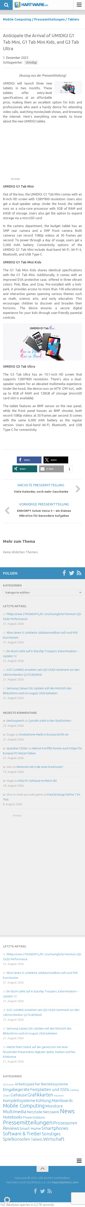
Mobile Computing (17, 19)
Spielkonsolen (16, 1139)
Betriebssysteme (54, 1084)
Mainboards (62, 1100)
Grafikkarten (40, 1094)
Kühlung (43, 1100)
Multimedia (14, 1111)
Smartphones (55, 1128)
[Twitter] (72, 573)
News (67, 1111)
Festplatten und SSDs (49, 1089)
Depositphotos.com (65, 1182)
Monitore (54, 1106)
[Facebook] (64, 573)
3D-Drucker (8, 1084)
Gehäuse (18, 1094)
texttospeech (15, 720)
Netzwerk (51, 1112)
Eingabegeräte (16, 1089)
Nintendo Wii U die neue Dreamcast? (40, 766)
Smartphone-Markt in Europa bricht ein (44, 734)
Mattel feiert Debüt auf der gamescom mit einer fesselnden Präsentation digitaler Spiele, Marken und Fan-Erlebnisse (39, 1051)
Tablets (73, 19)
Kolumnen (59, 1095)
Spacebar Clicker (17, 748)
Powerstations (34, 1117)
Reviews (11, 1128)
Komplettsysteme (19, 1100)
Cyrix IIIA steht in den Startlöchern (49, 720)
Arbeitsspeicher (28, 1084)
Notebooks (12, 1117)
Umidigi (31, 62)
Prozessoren (65, 1122)
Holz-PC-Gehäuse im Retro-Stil (37, 780)
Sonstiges (51, 1133)
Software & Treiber (22, 1133)
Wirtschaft (53, 1139)
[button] (29, 459)
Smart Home (30, 1128)
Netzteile (34, 1112)
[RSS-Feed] (79, 573)
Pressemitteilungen (49, 19)
